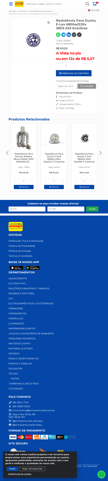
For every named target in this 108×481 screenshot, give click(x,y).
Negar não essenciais (32, 469)
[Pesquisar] (87, 4)
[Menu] (11, 4)
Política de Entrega (20, 250)
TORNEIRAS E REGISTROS (24, 383)
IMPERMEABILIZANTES (22, 328)
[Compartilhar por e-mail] (74, 34)
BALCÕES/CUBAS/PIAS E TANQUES (29, 288)
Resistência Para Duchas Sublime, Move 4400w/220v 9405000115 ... (24, 157)
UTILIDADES (16, 388)
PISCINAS (14, 353)
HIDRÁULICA (16, 318)
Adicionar (25, 187)
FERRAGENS (16, 308)
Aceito (12, 469)
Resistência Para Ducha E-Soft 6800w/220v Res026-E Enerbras (84, 157)
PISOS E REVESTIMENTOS (24, 358)
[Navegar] (7, 153)
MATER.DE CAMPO (19, 343)
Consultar (87, 86)
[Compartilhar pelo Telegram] (63, 34)
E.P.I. (11, 298)
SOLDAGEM (15, 368)
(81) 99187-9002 (21, 406)
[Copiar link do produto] (79, 34)
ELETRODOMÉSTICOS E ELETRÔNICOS (31, 303)
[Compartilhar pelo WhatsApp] (58, 34)
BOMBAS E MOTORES (21, 293)
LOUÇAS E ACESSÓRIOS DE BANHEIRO (31, 333)
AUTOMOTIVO (17, 283)
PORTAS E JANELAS (20, 363)
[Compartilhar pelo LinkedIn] (69, 34)
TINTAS (14, 378)
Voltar (94, 10)
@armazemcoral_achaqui (27, 420)
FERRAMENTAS (17, 313)
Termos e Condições (20, 255)
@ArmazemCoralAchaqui (27, 424)
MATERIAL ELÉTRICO (21, 348)
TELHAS (13, 373)
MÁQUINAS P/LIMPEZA (22, 338)
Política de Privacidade (22, 245)
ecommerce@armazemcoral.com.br (33, 410)
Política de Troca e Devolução (26, 240)
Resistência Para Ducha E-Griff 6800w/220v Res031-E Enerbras (54, 157)
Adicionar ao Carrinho (75, 73)
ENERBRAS (68, 44)
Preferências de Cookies (19, 474)
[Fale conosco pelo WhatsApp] (101, 474)
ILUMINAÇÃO (16, 323)
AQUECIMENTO (18, 278)
